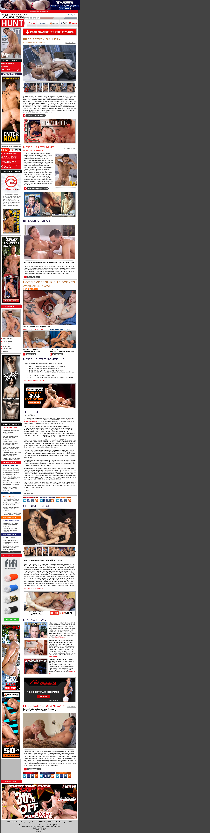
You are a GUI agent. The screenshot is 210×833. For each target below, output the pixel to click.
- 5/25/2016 (16, 459)
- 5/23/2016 (12, 454)
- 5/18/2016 (10, 443)
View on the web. (44, 11)
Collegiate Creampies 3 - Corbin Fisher (9, 166)
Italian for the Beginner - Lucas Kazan (9, 162)
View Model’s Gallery (70, 148)
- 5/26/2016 (12, 513)
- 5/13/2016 (11, 432)
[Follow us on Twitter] (30, 497)
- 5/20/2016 (11, 448)
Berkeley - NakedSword (9, 153)
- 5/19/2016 (11, 503)
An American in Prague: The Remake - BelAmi (9, 157)
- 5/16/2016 (11, 437)
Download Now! (71, 707)
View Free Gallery (71, 43)
